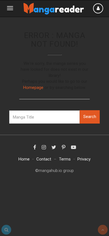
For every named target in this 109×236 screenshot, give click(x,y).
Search (89, 116)
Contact (43, 159)
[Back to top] (103, 230)
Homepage (33, 87)
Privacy (84, 159)
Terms (65, 159)
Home (24, 159)
